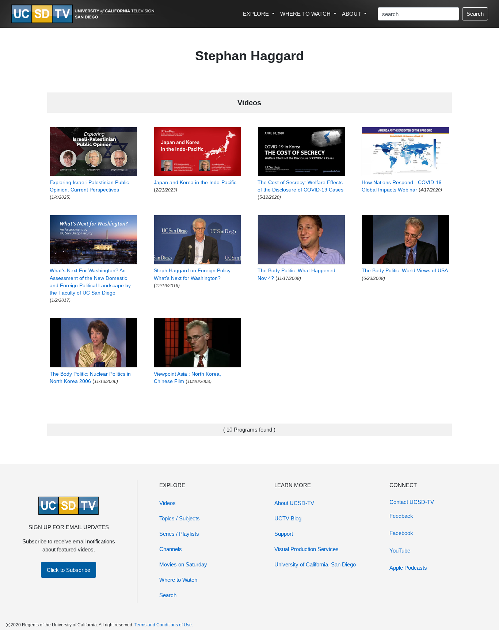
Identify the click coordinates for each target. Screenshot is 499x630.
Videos (167, 503)
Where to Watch (178, 580)
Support (283, 534)
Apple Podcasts (408, 568)
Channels (170, 549)
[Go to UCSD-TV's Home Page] (84, 14)
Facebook (401, 533)
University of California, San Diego (315, 564)
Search (475, 14)
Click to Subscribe (68, 570)
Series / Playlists (179, 534)
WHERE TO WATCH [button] (306, 14)
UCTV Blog (287, 518)
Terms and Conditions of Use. (163, 624)
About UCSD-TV (294, 503)
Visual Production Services (306, 549)
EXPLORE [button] (256, 14)
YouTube (399, 550)
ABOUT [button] (352, 14)
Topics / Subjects (179, 518)
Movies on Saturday (183, 564)
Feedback (401, 516)
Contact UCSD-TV (411, 502)
